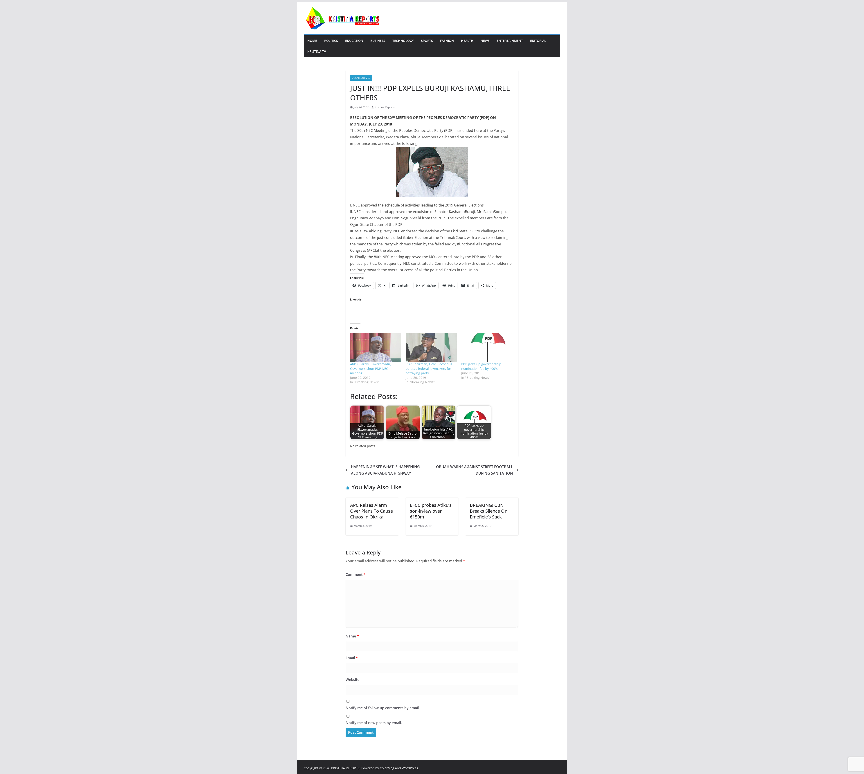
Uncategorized (361, 77)
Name (352, 636)
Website (352, 679)
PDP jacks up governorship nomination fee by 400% (481, 366)
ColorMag (387, 768)
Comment (355, 574)
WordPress (410, 768)
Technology (403, 40)
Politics (331, 40)
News (485, 40)
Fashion (447, 40)
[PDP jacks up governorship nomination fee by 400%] (486, 347)
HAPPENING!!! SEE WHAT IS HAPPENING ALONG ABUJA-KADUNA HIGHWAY (385, 470)
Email (352, 657)
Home (312, 40)
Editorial (538, 40)
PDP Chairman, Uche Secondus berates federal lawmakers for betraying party (429, 368)
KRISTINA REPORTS (345, 768)
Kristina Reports (385, 107)
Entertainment (510, 40)
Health (467, 40)
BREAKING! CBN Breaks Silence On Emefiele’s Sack (488, 511)
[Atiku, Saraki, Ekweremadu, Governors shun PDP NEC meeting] (375, 347)
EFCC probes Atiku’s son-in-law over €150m (431, 511)
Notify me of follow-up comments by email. (383, 707)
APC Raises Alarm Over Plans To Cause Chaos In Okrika (371, 511)
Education (354, 40)
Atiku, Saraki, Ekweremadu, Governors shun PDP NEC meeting (370, 368)
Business (377, 40)
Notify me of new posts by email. (374, 722)
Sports (427, 40)
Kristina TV (316, 51)
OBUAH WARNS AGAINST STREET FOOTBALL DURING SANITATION (474, 470)
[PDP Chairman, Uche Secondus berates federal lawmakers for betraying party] (431, 347)
